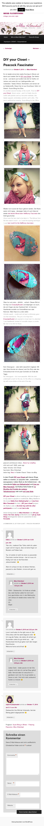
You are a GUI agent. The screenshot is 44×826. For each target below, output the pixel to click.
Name (10, 783)
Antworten (10, 574)
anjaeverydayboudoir (13, 704)
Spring (17, 515)
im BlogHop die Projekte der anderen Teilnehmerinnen (19, 489)
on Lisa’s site (24, 508)
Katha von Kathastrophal (21, 484)
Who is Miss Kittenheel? (18, 37)
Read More (29, 9)
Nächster (37, 48)
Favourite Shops (34, 37)
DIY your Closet (26, 76)
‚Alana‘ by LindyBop (29, 463)
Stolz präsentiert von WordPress (22, 822)
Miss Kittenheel (13, 13)
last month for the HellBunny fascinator (20, 223)
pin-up (34, 515)
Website (10, 805)
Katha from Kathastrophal (20, 501)
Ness (12, 472)
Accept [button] (21, 10)
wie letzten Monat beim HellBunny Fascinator (23, 213)
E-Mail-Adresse (13, 794)
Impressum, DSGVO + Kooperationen (15, 42)
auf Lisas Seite (28, 491)
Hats (12, 515)
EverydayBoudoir (17, 305)
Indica (8, 540)
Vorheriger (7, 48)
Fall (9, 515)
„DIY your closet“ (27, 503)
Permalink (6, 519)
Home (6, 37)
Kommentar (11, 755)
